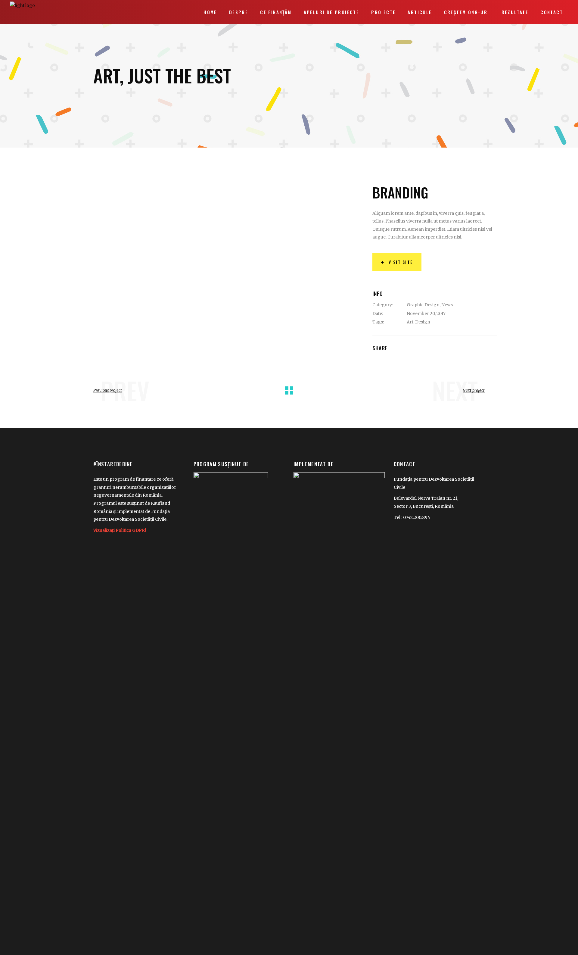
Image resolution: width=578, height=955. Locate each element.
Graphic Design (423, 304)
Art (410, 322)
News (447, 304)
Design (422, 322)
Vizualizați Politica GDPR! (119, 530)
